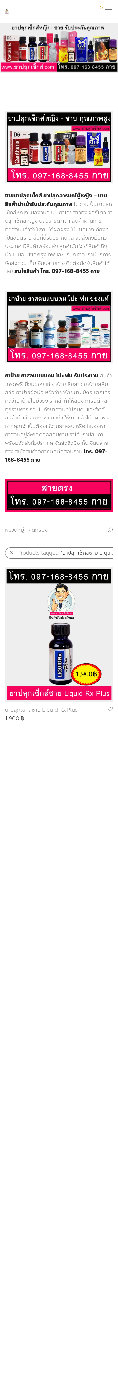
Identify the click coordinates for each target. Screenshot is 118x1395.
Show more (42, 719)
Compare (13, 719)
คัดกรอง (38, 530)
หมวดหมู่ (14, 530)
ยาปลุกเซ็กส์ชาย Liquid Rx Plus (41, 710)
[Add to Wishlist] (110, 709)
